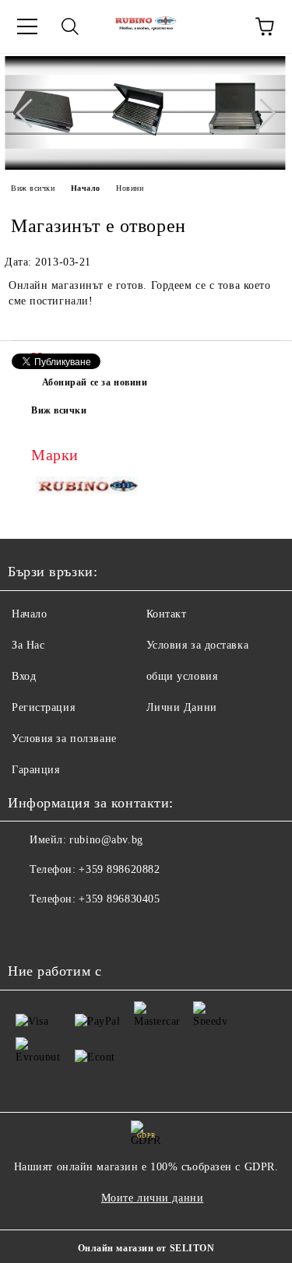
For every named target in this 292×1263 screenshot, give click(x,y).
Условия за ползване (64, 738)
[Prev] (30, 113)
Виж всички (33, 188)
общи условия (182, 676)
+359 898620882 (119, 869)
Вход (24, 676)
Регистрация (43, 707)
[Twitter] (62, 930)
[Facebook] (28, 930)
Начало (85, 188)
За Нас (28, 645)
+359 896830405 (119, 899)
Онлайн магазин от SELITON (146, 1248)
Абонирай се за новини (95, 382)
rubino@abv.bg (105, 840)
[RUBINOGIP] (89, 489)
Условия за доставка (197, 645)
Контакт (166, 614)
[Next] (261, 113)
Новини (129, 188)
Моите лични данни (152, 1198)
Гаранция (35, 770)
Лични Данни (181, 707)
